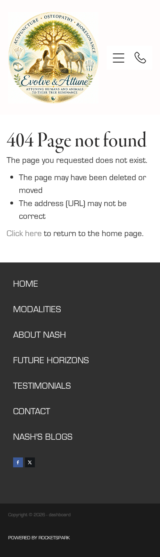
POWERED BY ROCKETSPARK (39, 537)
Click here (24, 232)
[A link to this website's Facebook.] (18, 462)
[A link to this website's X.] (30, 462)
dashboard (60, 514)
